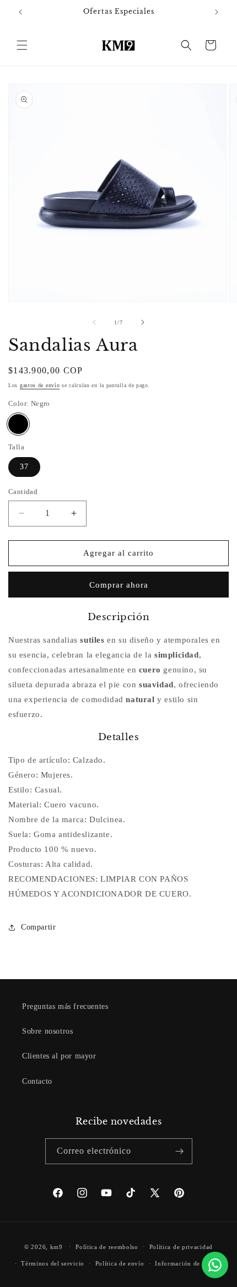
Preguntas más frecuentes (65, 1006)
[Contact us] (215, 1265)
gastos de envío (40, 385)
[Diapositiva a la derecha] (143, 322)
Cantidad (22, 491)
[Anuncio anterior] (20, 12)
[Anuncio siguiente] (216, 12)
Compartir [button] (38, 927)
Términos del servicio (52, 1263)
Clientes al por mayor (59, 1056)
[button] (22, 45)
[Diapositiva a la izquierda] (94, 322)
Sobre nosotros (47, 1031)
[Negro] (18, 424)
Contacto (37, 1081)
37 (24, 467)
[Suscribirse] (180, 1151)
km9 (56, 1246)
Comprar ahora (118, 584)
